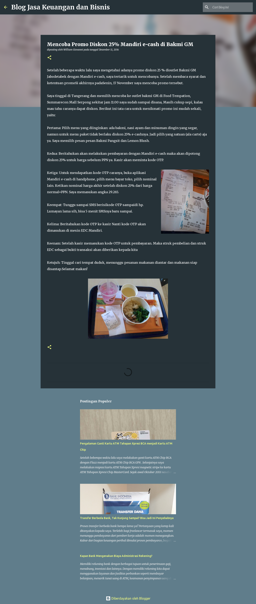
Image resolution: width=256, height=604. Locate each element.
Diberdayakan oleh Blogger (130, 598)
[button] (49, 58)
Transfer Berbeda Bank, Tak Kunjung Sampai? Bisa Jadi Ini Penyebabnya (127, 518)
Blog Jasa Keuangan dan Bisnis (60, 7)
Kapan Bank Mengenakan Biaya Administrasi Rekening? (116, 556)
